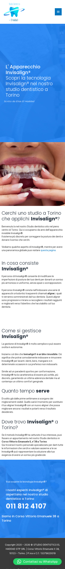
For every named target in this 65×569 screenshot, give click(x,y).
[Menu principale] (58, 11)
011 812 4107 (26, 505)
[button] (37, 561)
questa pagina (48, 250)
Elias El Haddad (25, 101)
